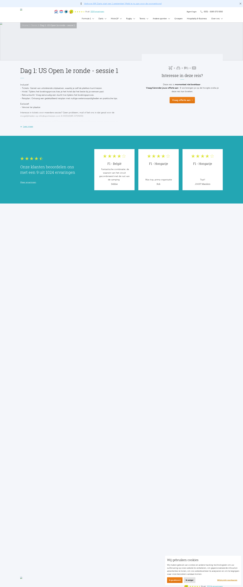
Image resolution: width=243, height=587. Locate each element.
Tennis (142, 18)
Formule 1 (86, 18)
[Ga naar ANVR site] (61, 12)
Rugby (129, 18)
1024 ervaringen (97, 11)
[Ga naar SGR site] (56, 12)
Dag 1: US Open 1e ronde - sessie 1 (57, 25)
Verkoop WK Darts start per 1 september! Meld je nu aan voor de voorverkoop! (123, 3)
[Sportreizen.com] (34, 14)
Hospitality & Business (197, 18)
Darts (100, 18)
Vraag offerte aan (181, 100)
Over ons (215, 18)
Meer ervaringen (28, 182)
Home (25, 25)
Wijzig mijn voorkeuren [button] (227, 580)
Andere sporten (160, 18)
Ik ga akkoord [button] (175, 580)
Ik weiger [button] (190, 580)
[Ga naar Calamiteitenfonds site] (66, 12)
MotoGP (115, 18)
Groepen (178, 18)
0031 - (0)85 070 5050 (213, 12)
